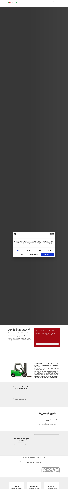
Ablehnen (21, 254)
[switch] (28, 250)
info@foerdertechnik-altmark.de (45, 1)
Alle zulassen (47, 254)
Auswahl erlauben (34, 254)
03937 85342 (57, 1)
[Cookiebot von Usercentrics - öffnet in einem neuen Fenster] (50, 234)
